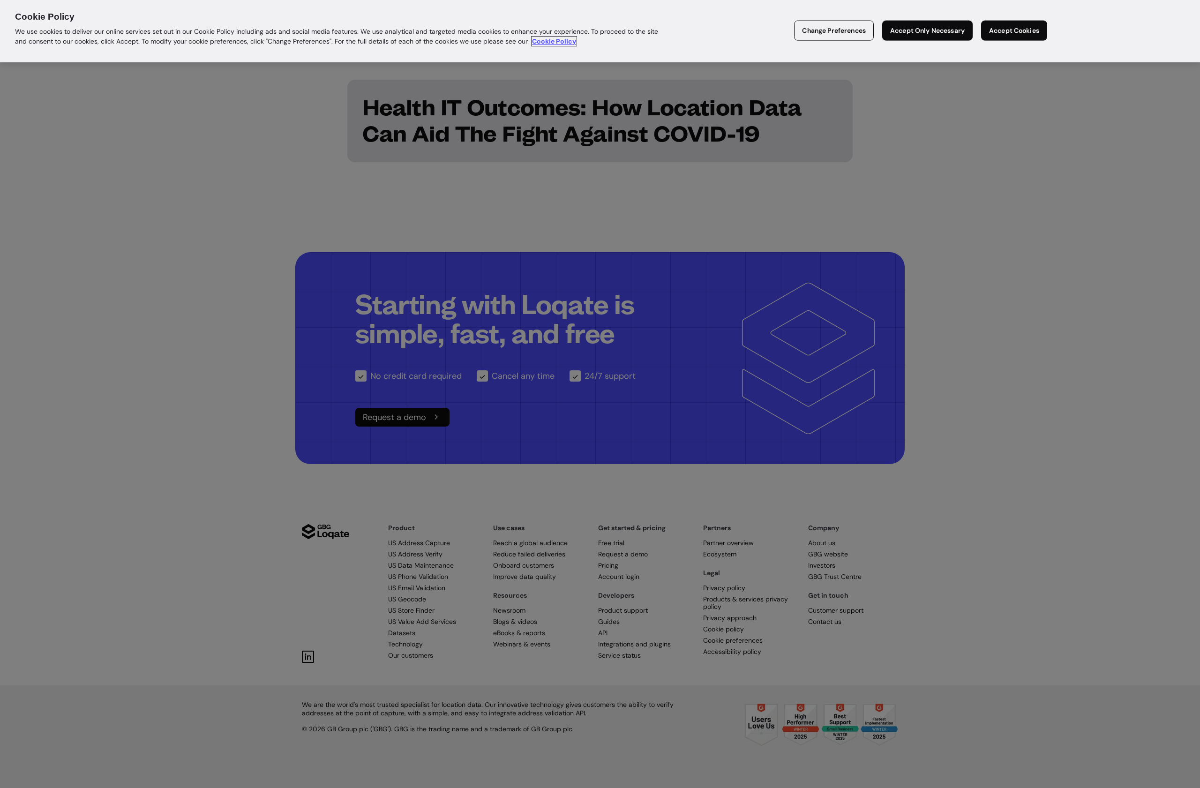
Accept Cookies (1014, 30)
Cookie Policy (554, 41)
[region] (600, 31)
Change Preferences (834, 30)
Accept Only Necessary (927, 30)
